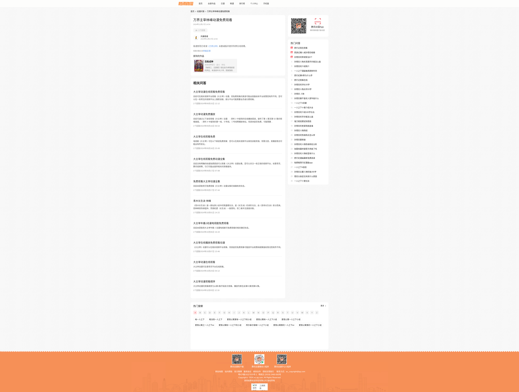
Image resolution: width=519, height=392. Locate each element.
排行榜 (242, 3)
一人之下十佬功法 (301, 181)
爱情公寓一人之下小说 (291, 319)
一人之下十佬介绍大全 (303, 107)
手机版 (266, 3)
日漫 (223, 3)
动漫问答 (200, 11)
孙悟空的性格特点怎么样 (304, 135)
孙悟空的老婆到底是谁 (303, 126)
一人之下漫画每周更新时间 (305, 71)
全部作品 (211, 3)
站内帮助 (228, 371)
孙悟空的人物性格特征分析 (305, 144)
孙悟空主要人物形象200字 (305, 172)
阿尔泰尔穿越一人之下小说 (257, 325)
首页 (200, 3)
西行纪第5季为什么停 (303, 75)
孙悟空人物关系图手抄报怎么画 (307, 62)
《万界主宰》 (213, 46)
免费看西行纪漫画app (303, 163)
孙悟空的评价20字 (302, 85)
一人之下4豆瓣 (300, 103)
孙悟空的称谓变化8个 (303, 57)
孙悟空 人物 (299, 94)
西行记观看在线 (300, 80)
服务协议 (247, 371)
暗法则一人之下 (215, 319)
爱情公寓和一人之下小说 (266, 319)
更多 (323, 306)
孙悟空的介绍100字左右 (304, 112)
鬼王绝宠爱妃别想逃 (302, 121)
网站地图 (219, 371)
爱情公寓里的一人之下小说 (310, 325)
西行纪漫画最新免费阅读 (304, 158)
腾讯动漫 (185, 3)
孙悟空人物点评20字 (303, 89)
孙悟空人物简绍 (300, 130)
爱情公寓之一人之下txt (204, 325)
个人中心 (254, 3)
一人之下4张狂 (300, 167)
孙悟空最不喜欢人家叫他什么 (306, 98)
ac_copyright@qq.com (295, 371)
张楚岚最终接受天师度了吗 (305, 149)
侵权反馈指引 (268, 371)
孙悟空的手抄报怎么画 (303, 117)
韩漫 (232, 3)
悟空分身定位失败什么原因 (305, 176)
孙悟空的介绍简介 (301, 66)
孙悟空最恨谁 (300, 140)
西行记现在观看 (300, 48)
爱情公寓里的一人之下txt (283, 325)
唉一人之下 (199, 319)
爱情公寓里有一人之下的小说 (239, 319)
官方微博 (238, 371)
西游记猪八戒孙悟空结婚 (304, 52)
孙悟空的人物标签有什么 (304, 153)
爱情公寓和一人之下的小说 (230, 325)
